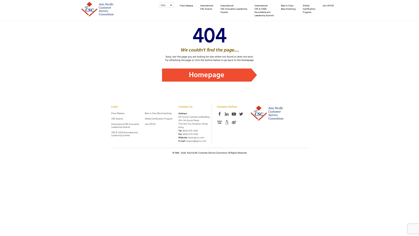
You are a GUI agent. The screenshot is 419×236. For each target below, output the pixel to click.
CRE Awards (117, 119)
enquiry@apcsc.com (196, 141)
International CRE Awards (206, 7)
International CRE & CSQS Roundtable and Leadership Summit (264, 11)
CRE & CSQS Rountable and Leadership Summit (124, 134)
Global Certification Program (309, 9)
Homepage (206, 75)
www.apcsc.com (196, 138)
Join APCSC (328, 6)
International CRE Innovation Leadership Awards (233, 9)
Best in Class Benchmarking (288, 7)
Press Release (186, 6)
